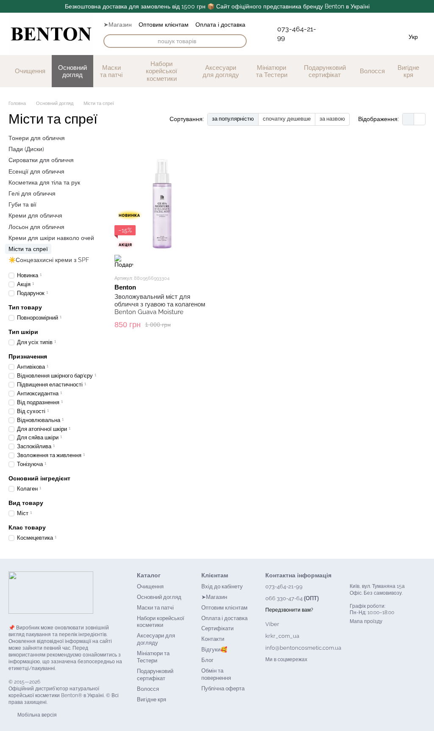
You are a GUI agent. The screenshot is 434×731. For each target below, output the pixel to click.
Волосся (372, 70)
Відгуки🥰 (214, 649)
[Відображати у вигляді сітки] (408, 119)
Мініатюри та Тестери (271, 71)
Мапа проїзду (366, 621)
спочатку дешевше (287, 119)
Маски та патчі (111, 71)
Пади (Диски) (26, 149)
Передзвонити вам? (289, 610)
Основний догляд (72, 71)
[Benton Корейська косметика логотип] (50, 592)
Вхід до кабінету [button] (222, 586)
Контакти (212, 639)
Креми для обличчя (35, 215)
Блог (207, 660)
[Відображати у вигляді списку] (419, 119)
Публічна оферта (223, 688)
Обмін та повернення (216, 674)
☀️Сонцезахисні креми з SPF (48, 260)
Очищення (30, 70)
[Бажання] (346, 36)
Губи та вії (22, 204)
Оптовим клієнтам (164, 24)
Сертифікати (217, 628)
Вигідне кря (408, 71)
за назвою (332, 119)
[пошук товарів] (240, 41)
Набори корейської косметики (161, 71)
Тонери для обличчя (36, 138)
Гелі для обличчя (32, 193)
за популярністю (233, 119)
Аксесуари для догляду (221, 71)
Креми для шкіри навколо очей (51, 237)
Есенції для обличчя (36, 171)
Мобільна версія (36, 715)
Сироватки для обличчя (41, 160)
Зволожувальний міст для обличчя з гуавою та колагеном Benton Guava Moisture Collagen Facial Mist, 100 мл (159, 308)
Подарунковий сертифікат (325, 71)
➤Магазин (117, 24)
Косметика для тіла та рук (44, 182)
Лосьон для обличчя (36, 226)
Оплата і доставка (220, 24)
